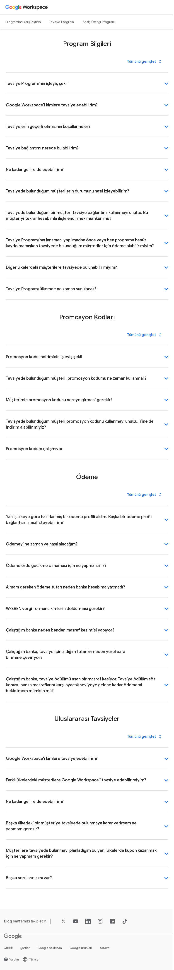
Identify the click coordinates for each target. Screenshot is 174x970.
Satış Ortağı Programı (99, 22)
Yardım (104, 948)
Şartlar (25, 948)
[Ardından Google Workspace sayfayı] (27, 7)
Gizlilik (8, 948)
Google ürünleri (81, 948)
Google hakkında (49, 948)
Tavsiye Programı (62, 22)
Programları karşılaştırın (23, 22)
